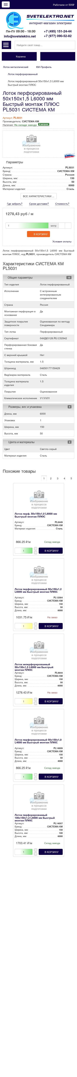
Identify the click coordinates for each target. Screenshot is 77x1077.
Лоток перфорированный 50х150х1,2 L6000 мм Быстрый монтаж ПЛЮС (38, 590)
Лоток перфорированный (23, 74)
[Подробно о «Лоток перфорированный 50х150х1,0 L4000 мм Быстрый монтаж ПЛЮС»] (39, 726)
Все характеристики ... (38, 196)
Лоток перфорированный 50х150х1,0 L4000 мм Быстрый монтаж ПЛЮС (38, 741)
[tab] (38, 277)
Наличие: (25, 125)
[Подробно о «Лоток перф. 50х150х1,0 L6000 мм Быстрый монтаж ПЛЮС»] (39, 500)
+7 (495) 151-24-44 (58, 31)
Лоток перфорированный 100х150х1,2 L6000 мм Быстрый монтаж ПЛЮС (35, 817)
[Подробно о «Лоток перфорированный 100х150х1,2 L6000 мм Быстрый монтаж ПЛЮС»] (39, 802)
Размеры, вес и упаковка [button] (25, 407)
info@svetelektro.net (20, 36)
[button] (6, 45)
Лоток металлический (15, 67)
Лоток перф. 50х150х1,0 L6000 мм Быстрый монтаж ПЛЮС (36, 515)
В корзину (41, 234)
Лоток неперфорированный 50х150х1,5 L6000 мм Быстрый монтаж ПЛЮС (34, 666)
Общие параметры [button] (20, 277)
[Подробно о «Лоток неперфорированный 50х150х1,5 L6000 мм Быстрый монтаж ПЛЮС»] (39, 651)
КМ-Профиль (44, 67)
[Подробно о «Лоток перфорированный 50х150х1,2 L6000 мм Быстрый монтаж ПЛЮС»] (39, 576)
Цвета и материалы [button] (21, 442)
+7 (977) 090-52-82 (58, 36)
